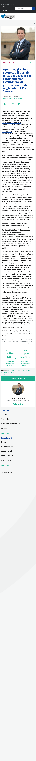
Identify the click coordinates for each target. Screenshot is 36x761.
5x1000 (4, 428)
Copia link (11, 373)
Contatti (5, 10)
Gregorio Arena (7, 460)
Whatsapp (26, 370)
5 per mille (5, 419)
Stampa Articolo (25, 104)
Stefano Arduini (7, 456)
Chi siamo (6, 7)
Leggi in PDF (10, 104)
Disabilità (5, 98)
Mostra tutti (5, 465)
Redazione (5, 442)
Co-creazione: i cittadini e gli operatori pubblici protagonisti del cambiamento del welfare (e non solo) (11, 358)
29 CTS (4, 414)
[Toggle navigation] (32, 17)
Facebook (11, 370)
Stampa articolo (8, 375)
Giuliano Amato (7, 446)
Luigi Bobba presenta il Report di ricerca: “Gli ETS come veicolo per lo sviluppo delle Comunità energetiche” (25, 358)
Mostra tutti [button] (5, 433)
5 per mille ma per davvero (11, 423)
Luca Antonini (6, 451)
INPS (10, 98)
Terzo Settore (17, 98)
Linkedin (4, 373)
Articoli (6, 62)
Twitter (19, 370)
